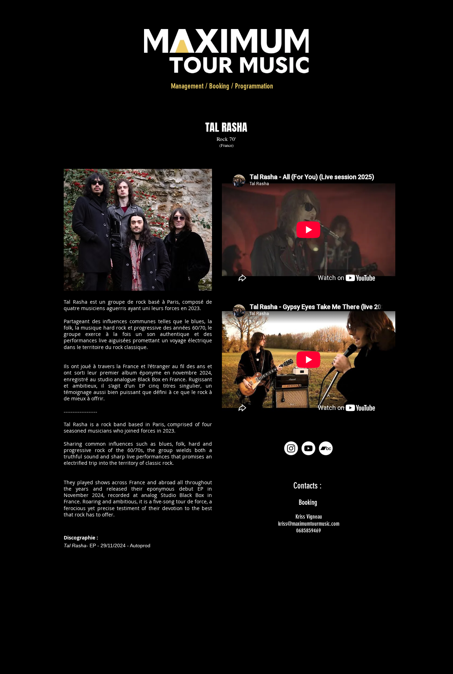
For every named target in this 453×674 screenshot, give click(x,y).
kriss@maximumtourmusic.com (308, 523)
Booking (219, 85)
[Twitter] (247, 665)
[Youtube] (308, 448)
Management (187, 85)
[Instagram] (291, 448)
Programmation (254, 85)
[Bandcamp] (326, 448)
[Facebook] (229, 665)
